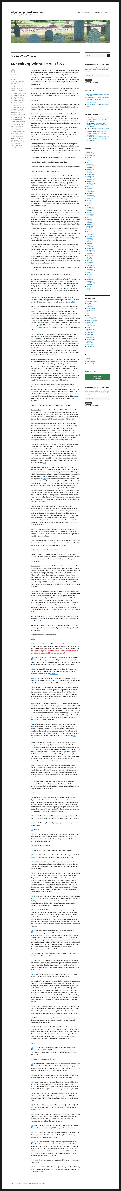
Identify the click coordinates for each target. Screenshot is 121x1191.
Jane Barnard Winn (16, 109)
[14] (69, 313)
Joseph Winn (18, 119)
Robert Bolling (15, 138)
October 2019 (90, 238)
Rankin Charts (90, 334)
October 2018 (90, 253)
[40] (64, 545)
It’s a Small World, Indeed (93, 101)
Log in (88, 358)
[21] (55, 355)
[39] (78, 543)
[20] (41, 339)
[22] (53, 368)
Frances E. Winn (19, 104)
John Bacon (14, 112)
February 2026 (90, 154)
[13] (47, 311)
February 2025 (90, 166)
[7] (65, 281)
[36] (73, 520)
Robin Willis (14, 74)
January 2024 (90, 176)
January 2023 (90, 191)
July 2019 (89, 241)
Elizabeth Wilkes (15, 100)
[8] (37, 286)
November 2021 (91, 212)
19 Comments (14, 151)
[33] (44, 478)
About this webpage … (85, 12)
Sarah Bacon (14, 141)
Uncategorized (91, 339)
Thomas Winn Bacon (16, 145)
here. (35, 680)
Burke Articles (90, 307)
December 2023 (91, 178)
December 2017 (91, 267)
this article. (54, 673)
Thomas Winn (17, 143)
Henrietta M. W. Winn (20, 107)
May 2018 (89, 259)
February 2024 (90, 174)
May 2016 (89, 290)
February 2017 (90, 279)
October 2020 (90, 224)
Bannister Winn (15, 85)
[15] (69, 316)
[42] (58, 573)
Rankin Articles (91, 332)
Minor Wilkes (14, 126)
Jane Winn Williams (19, 111)
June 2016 (89, 288)
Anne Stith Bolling (20, 83)
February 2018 (90, 264)
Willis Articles (90, 343)
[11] (43, 300)
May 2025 (89, 160)
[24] (77, 396)
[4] (61, 109)
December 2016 (91, 283)
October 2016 (90, 284)
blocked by (99, 377)
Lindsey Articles (91, 324)
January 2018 (90, 265)
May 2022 (89, 204)
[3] (50, 109)
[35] (37, 515)
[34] (39, 497)
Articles (97, 12)
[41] (38, 561)
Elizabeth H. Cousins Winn (18, 98)
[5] (38, 125)
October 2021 (90, 214)
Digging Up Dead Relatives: (27, 12)
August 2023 (90, 185)
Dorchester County (92, 317)
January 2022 (90, 209)
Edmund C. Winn (20, 92)
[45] (41, 621)
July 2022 (89, 200)
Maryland (89, 327)
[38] (41, 534)
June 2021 (89, 219)
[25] (44, 417)
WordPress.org (91, 363)
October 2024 (90, 169)
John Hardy (19, 114)
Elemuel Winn (18, 95)
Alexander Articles (92, 301)
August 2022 (90, 198)
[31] (41, 456)
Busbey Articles (91, 308)
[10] (32, 293)
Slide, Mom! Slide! (91, 102)
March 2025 (90, 164)
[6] (71, 274)
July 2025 (89, 157)
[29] (65, 428)
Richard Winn (19, 136)
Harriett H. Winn (15, 105)
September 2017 (91, 271)
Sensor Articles (91, 336)
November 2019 (91, 236)
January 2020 (90, 234)
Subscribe (88, 80)
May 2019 (89, 245)
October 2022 (90, 195)
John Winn (18, 117)
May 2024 (89, 173)
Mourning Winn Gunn (16, 128)
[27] (50, 419)
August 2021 (90, 216)
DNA (88, 315)
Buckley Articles (91, 305)
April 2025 (89, 162)
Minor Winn (21, 126)
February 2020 (90, 233)
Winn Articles (14, 79)
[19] (35, 329)
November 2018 (91, 252)
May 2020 (89, 229)
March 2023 (90, 188)
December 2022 (91, 193)
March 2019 (90, 247)
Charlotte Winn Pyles (16, 88)
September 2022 (91, 197)
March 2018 (90, 262)
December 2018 (91, 250)
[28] (73, 419)
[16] (72, 318)
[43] (46, 593)
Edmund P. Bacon (16, 93)
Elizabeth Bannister (19, 97)
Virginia (89, 341)
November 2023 (91, 179)
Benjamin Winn (18, 86)
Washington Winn (15, 147)
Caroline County (91, 310)
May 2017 (89, 277)
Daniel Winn (14, 90)
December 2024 (91, 167)
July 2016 (89, 286)
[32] (44, 462)
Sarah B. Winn (19, 140)
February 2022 (90, 207)
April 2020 (89, 231)
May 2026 (89, 152)
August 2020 (90, 226)
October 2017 (90, 269)
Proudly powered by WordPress (36, 1183)
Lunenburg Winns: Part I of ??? (37, 64)
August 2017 (90, 272)
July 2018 (89, 257)
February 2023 (90, 190)
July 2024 (89, 171)
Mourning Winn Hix (16, 129)
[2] (65, 107)
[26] (65, 417)
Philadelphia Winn (16, 131)
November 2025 (91, 155)
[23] (47, 391)
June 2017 (89, 276)
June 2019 (89, 243)
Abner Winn (14, 81)
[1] (39, 79)
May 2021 (89, 221)
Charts (106, 12)
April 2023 (89, 186)
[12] (73, 302)
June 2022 (89, 202)
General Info (90, 322)
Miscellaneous (90, 329)
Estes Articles (90, 319)
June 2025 (89, 159)
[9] (73, 286)
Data (88, 313)
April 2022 (89, 205)
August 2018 (90, 255)
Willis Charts (90, 344)
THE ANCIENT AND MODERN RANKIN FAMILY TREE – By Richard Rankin (98, 119)
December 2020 (91, 222)
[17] (39, 325)
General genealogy (92, 320)
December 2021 (91, 210)
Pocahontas (14, 135)
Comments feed (91, 361)
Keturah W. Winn (15, 121)
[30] (58, 444)
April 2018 (89, 260)
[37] (47, 531)
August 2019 (90, 240)
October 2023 (90, 181)
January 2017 (90, 281)
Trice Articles (90, 337)
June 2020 (89, 228)
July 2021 (89, 217)
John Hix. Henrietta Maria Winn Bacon (18, 116)
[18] (37, 327)
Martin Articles (91, 325)
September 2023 (91, 183)
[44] (41, 600)
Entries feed (90, 360)
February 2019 (90, 248)
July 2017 (89, 274)
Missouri (89, 331)
